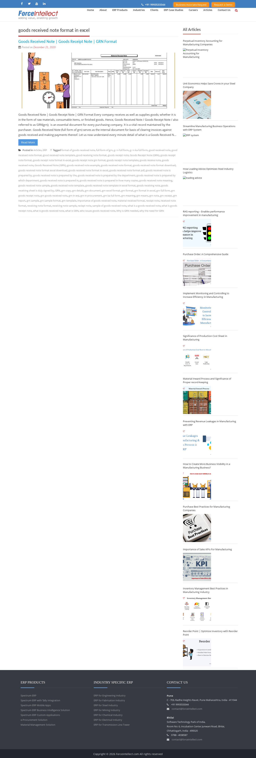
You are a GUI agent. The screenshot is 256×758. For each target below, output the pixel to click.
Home (90, 10)
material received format (131, 200)
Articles (207, 10)
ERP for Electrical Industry (108, 720)
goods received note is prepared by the (55, 175)
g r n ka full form (139, 150)
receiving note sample (64, 205)
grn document (93, 190)
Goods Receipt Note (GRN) (144, 155)
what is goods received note (48, 210)
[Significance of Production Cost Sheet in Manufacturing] (197, 357)
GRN (57, 190)
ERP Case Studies (173, 10)
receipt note (152, 200)
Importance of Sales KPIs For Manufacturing (207, 549)
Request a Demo (223, 4)
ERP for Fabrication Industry (109, 700)
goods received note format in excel (88, 170)
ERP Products (119, 10)
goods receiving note (148, 185)
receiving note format (39, 205)
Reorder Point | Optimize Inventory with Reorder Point (210, 632)
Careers (193, 10)
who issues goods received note (97, 210)
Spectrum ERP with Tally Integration (40, 700)
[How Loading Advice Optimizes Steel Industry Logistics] (197, 190)
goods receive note (150, 160)
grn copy (66, 190)
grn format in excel (144, 190)
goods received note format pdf (126, 170)
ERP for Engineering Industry (110, 695)
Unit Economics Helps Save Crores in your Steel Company (209, 85)
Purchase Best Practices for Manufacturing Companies (206, 508)
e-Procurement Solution (34, 720)
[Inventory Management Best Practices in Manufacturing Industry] (197, 610)
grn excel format (111, 190)
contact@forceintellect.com (187, 708)
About (103, 10)
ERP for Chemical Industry (108, 715)
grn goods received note (53, 195)
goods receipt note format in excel (52, 160)
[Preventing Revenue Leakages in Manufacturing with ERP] (197, 443)
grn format (127, 190)
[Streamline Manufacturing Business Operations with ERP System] (197, 147)
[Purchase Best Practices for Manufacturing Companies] (197, 528)
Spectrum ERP (28, 695)
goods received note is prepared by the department (106, 175)
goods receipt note (118, 155)
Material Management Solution (38, 724)
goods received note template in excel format (110, 185)
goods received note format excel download (42, 170)
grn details (78, 190)
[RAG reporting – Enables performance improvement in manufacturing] (197, 233)
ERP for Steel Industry (106, 705)
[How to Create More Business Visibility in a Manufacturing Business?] (197, 485)
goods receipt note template (122, 160)
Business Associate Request (191, 4)
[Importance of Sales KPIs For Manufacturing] (197, 567)
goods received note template (67, 185)
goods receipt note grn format (89, 160)
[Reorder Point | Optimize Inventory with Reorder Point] (197, 652)
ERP (45, 150)
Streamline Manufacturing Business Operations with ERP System (209, 127)
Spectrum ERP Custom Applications (40, 715)
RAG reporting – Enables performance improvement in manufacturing (204, 213)
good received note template (59, 155)
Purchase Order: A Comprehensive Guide (205, 254)
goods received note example (83, 165)
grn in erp (74, 195)
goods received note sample (34, 185)
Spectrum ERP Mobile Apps (36, 705)
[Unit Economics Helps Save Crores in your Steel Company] (197, 105)
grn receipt (166, 195)
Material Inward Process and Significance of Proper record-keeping (207, 380)
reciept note (84, 205)
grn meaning (128, 195)
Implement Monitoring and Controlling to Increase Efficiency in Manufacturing (206, 295)
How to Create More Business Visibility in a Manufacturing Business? (206, 465)
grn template (69, 200)
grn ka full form (111, 195)
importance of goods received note (96, 200)
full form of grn (104, 150)
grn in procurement (91, 195)
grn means (142, 195)
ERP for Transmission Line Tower (112, 724)
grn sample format (50, 200)
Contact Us (224, 10)
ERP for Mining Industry (107, 710)
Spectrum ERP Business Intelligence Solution (45, 710)
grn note (154, 195)
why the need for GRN (151, 210)
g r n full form (121, 150)
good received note (159, 150)
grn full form (163, 190)
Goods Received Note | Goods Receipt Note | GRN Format (67, 42)
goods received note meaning (155, 180)
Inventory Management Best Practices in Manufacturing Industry (205, 590)
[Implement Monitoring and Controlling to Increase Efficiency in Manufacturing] (197, 315)
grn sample (33, 200)
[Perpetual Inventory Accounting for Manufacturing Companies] (197, 62)
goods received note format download (154, 165)
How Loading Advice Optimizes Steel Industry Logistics (208, 170)
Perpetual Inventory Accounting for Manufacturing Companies (202, 42)
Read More (28, 142)
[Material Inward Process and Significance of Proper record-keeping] (197, 400)
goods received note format (116, 165)
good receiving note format (91, 155)
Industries (139, 10)
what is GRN (72, 210)
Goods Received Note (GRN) (50, 165)
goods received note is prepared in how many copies (109, 180)
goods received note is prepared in (59, 180)
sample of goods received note (109, 205)
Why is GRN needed (127, 210)
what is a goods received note (144, 205)
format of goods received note (78, 150)
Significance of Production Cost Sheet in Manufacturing (205, 337)
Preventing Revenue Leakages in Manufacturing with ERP (209, 423)
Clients (154, 10)
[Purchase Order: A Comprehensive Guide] (197, 272)
